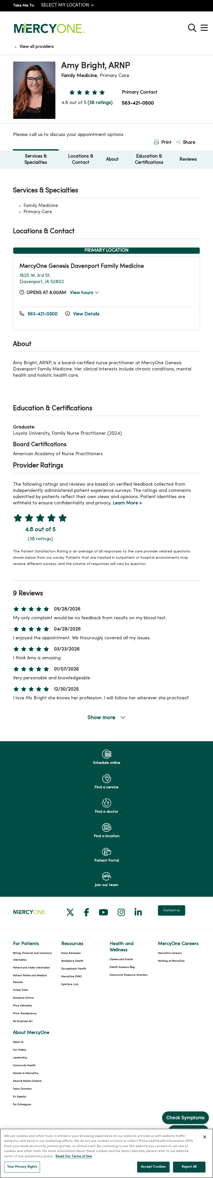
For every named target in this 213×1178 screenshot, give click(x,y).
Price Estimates (22, 1006)
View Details (85, 314)
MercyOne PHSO (71, 976)
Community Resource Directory (129, 975)
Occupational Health (73, 969)
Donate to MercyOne (25, 1073)
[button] (205, 26)
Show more (102, 717)
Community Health (24, 1065)
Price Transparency (25, 1013)
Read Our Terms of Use (74, 1156)
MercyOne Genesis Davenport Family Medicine (81, 266)
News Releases (71, 953)
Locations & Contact (80, 159)
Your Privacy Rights (22, 1166)
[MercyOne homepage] (49, 34)
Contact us (171, 910)
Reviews (188, 159)
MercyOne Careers (170, 953)
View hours (82, 293)
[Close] (204, 1137)
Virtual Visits (20, 990)
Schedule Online (23, 998)
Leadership (20, 1058)
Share (188, 142)
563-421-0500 (138, 103)
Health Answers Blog (122, 967)
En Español (19, 1097)
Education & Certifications (149, 159)
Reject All (189, 1166)
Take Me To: (24, 5)
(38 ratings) (100, 103)
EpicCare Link (69, 984)
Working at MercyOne (171, 961)
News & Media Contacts (27, 1081)
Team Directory (22, 1089)
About (112, 159)
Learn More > (127, 503)
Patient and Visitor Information (31, 968)
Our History (19, 1050)
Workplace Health (72, 961)
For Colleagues (22, 1104)
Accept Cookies (153, 1166)
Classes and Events (121, 959)
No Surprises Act (22, 1021)
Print (165, 142)
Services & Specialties (35, 159)
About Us (18, 1042)
